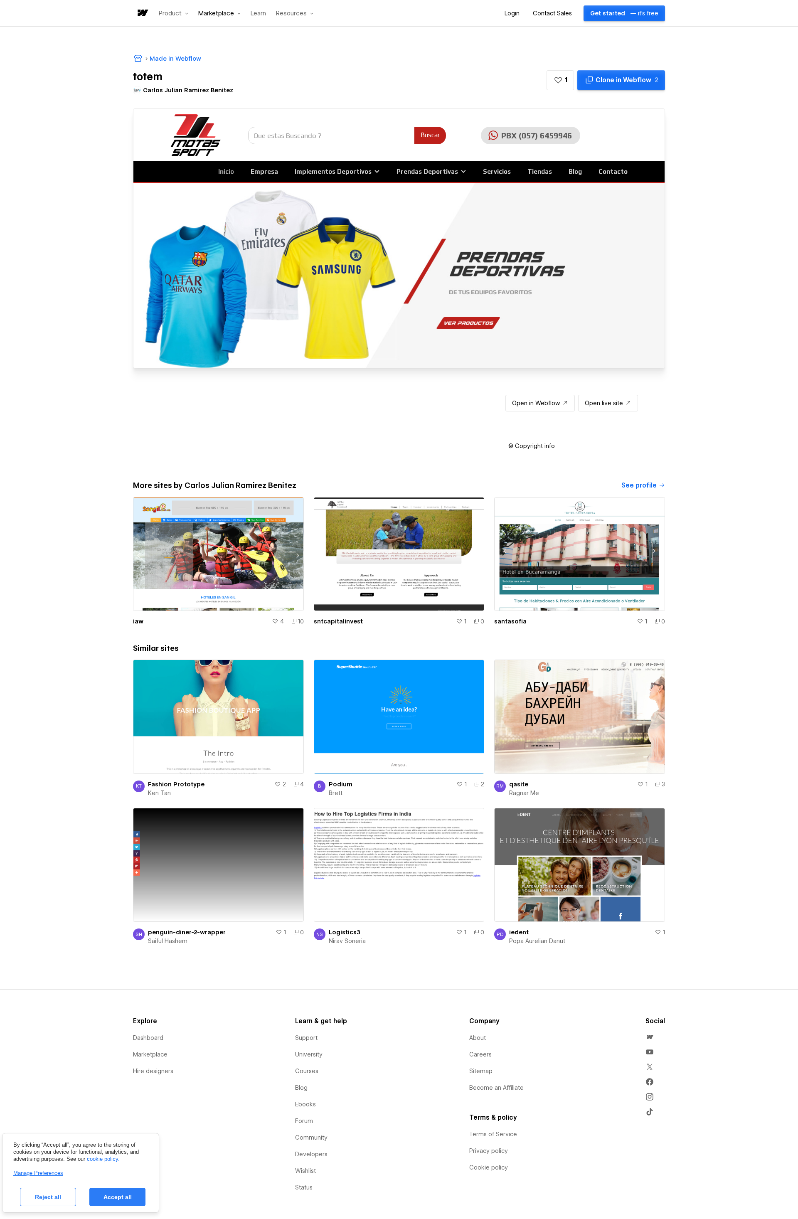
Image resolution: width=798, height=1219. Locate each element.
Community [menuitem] (311, 1137)
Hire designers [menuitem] (153, 1071)
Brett (335, 793)
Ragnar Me (524, 793)
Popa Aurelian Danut (537, 941)
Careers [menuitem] (480, 1054)
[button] (173, 13)
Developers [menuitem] (311, 1154)
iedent (519, 932)
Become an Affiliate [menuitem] (496, 1087)
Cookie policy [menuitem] (488, 1167)
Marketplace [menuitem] (150, 1054)
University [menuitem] (309, 1054)
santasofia (510, 621)
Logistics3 (344, 932)
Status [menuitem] (304, 1187)
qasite (518, 784)
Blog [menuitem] (301, 1087)
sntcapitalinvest (338, 621)
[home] (142, 13)
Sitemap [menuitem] (481, 1071)
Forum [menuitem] (304, 1121)
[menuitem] (649, 1037)
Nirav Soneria (347, 941)
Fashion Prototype (176, 784)
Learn (258, 13)
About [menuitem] (477, 1037)
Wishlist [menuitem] (305, 1170)
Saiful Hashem (167, 941)
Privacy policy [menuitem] (488, 1151)
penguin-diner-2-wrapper (187, 932)
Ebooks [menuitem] (305, 1104)
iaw (138, 621)
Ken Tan (159, 793)
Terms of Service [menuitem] (493, 1134)
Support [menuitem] (306, 1037)
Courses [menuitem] (306, 1071)
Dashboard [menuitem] (148, 1037)
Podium (340, 784)
